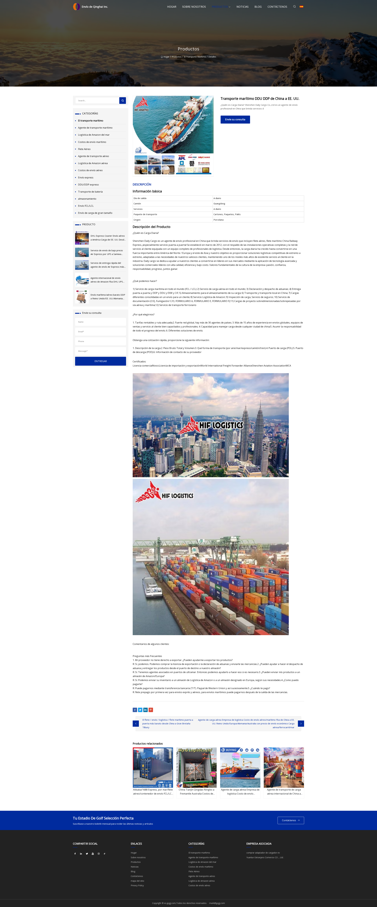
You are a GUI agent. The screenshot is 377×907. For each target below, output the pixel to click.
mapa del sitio (137, 880)
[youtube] (93, 854)
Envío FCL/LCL (86, 205)
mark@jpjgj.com (217, 903)
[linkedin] (81, 854)
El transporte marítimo (195, 56)
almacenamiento (87, 198)
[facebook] (75, 854)
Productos (220, 6)
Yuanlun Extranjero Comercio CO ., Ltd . (265, 857)
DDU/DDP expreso (88, 184)
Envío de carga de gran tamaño (95, 213)
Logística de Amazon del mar (94, 134)
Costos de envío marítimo (92, 142)
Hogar (171, 6)
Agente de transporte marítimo (95, 127)
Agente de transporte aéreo (93, 156)
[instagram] (98, 854)
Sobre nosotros (194, 6)
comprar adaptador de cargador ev (263, 852)
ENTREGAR (101, 361)
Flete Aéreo (84, 149)
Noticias (243, 6)
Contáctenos (277, 6)
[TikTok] (104, 854)
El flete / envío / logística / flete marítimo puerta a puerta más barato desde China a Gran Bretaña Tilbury (167, 723)
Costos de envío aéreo (90, 170)
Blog (258, 6)
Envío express (85, 177)
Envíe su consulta (235, 119)
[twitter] (87, 854)
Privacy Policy (137, 885)
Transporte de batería (90, 191)
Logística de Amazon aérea (93, 163)
